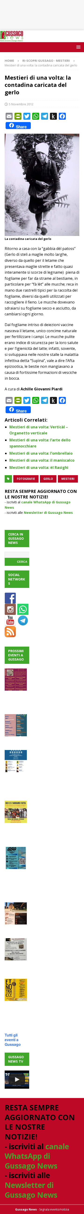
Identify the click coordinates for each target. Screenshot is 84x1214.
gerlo (48, 479)
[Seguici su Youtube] (10, 623)
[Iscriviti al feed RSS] (10, 634)
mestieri (67, 479)
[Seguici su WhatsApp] (22, 612)
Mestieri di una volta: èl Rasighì (38, 467)
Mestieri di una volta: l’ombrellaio (41, 453)
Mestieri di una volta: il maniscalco (41, 460)
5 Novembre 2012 (21, 104)
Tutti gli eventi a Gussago (13, 1039)
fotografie (26, 479)
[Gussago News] (11, 39)
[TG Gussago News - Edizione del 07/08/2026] (17, 1080)
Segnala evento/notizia (54, 1209)
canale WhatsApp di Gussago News (37, 1156)
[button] (77, 47)
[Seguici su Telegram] (22, 623)
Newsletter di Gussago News (48, 512)
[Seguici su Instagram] (10, 612)
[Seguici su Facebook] (10, 601)
